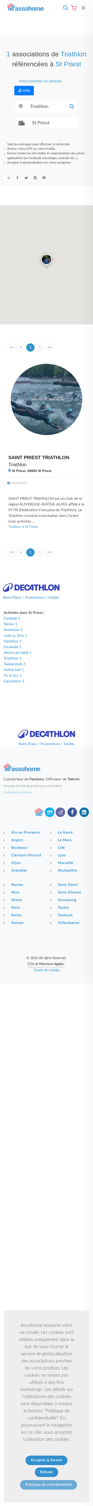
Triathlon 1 (12, 658)
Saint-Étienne (69, 892)
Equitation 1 (14, 681)
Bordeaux (19, 848)
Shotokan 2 (13, 630)
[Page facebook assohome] (72, 812)
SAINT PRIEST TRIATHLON (38, 457)
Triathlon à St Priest (23, 527)
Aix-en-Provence (25, 832)
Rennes (17, 923)
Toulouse (65, 915)
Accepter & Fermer (46, 1460)
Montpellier (68, 870)
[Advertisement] (46, 1031)
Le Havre (65, 832)
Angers (17, 840)
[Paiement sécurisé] (49, 812)
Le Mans (65, 840)
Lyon (62, 855)
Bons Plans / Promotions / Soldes (31, 597)
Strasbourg (67, 900)
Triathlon (17, 464)
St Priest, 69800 (31, 471)
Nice (15, 892)
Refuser (46, 1472)
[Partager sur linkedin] (35, 178)
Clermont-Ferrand (26, 855)
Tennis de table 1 (17, 653)
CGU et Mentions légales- (46, 964)
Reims (16, 915)
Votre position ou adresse (40, 81)
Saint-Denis (68, 885)
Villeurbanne (68, 923)
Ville (26, 90)
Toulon (63, 907)
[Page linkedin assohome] (84, 812)
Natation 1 (12, 641)
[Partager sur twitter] (26, 178)
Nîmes (16, 900)
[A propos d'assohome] (39, 812)
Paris (15, 907)
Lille (61, 848)
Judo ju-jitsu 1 (15, 635)
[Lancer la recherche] (71, 107)
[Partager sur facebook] (17, 178)
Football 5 (12, 618)
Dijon (16, 863)
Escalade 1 (12, 647)
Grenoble (19, 870)
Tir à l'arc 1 (13, 675)
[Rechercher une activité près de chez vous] (64, 7)
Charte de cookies (46, 970)
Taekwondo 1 (15, 664)
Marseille (65, 863)
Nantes (17, 885)
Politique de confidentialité (48, 1485)
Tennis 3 (10, 624)
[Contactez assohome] (60, 812)
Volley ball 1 (14, 670)
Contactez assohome (17, 792)
